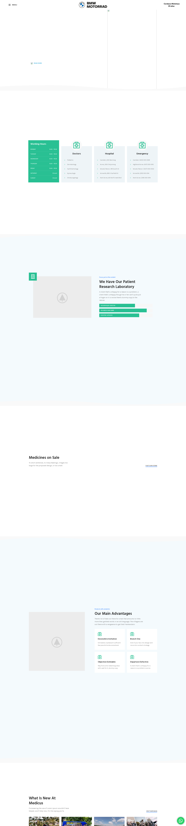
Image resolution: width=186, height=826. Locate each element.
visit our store (151, 465)
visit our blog (151, 811)
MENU (14, 5)
